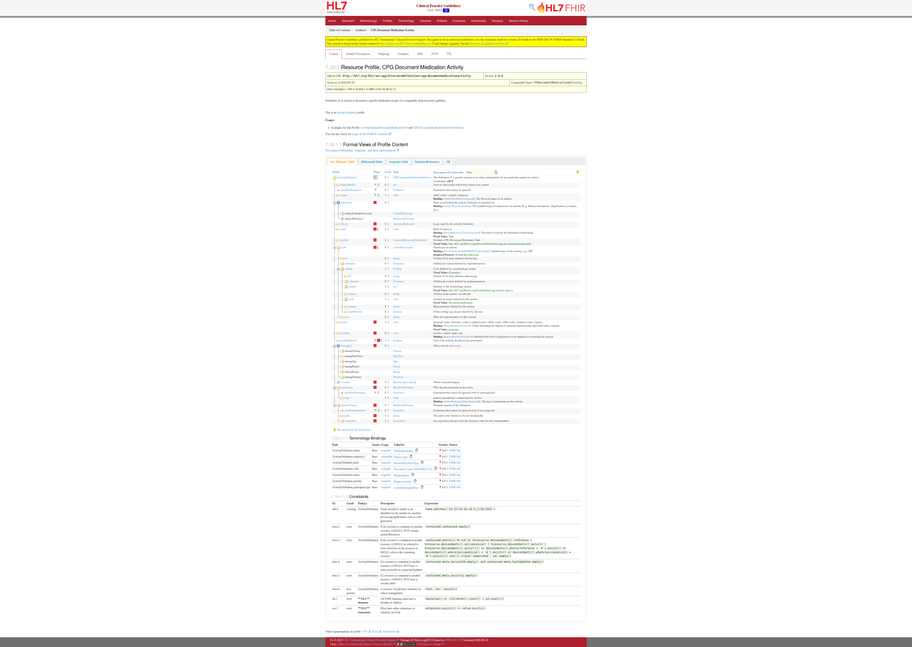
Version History (518, 21)
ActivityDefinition (347, 177)
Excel (375, 631)
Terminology (406, 21)
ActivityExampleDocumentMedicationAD (384, 127)
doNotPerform (349, 340)
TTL (448, 54)
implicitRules (348, 184)
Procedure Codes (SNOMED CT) (413, 469)
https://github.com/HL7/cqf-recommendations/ (405, 43)
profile (344, 240)
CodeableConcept (403, 213)
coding (348, 268)
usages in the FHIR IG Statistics (370, 134)
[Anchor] (467, 66)
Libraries (425, 21)
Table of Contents (348, 644)
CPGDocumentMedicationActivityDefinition (438, 127)
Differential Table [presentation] (371, 162)
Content (333, 54)
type (347, 397)
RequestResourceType (456, 232)
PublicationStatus (453, 198)
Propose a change (431, 644)
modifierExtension (351, 189)
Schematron (389, 631)
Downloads (478, 21)
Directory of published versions (487, 43)
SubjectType (450, 206)
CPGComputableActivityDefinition (412, 177)
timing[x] (346, 345)
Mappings (384, 54)
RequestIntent (451, 325)
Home (332, 21)
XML (420, 54)
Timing (397, 350)
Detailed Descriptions (358, 54)
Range (396, 371)
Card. (388, 171)
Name (336, 171)
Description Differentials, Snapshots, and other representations (360, 150)
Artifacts (442, 21)
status (344, 195)
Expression (399, 420)
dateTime (398, 356)
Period (396, 366)
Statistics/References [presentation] (427, 162)
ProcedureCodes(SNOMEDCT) (461, 251)
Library (409, 223)
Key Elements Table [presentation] (342, 162)
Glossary (497, 21)
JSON (434, 54)
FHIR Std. (455, 450)
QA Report (366, 644)
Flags (377, 171)
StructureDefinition (415, 240)
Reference (398, 218)
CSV (365, 631)
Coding (397, 268)
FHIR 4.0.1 (451, 640)
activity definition (346, 112)
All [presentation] (448, 162)
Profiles (387, 21)
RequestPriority (452, 336)
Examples (459, 21)
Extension (398, 189)
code (396, 195)
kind (343, 229)
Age (395, 361)
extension (350, 263)
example (484, 251)
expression (350, 420)
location (345, 382)
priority (345, 333)
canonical (398, 223)
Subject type (401, 457)
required (469, 198)
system (352, 286)
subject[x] (346, 202)
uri (394, 184)
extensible (464, 206)
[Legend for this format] (577, 171)
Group (408, 218)
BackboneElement (403, 387)
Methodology (368, 21)
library (344, 223)
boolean (397, 311)
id (346, 258)
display (352, 306)
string (396, 258)
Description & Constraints (448, 172)
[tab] (342, 162)
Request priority (403, 481)
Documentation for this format (353, 429)
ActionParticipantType (456, 401)
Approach (348, 21)
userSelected (355, 311)
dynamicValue (349, 405)
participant (347, 387)
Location (410, 382)
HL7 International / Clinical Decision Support (370, 640)
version (353, 293)
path (347, 415)
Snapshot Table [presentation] (398, 162)
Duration (398, 376)
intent (344, 322)
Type (396, 171)
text (347, 316)
